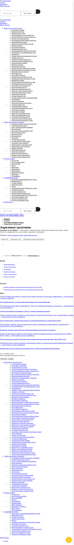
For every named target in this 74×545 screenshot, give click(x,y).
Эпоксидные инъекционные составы (22, 120)
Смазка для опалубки (18, 101)
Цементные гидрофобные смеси (21, 113)
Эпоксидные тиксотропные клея (21, 85)
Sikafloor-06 (4, 239)
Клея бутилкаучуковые (18, 162)
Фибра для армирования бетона (21, 115)
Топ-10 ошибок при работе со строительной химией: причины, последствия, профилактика (25, 302)
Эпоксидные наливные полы (20, 197)
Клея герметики (16, 129)
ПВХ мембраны (16, 171)
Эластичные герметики (18, 47)
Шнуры (13, 165)
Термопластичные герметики (20, 143)
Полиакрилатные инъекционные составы (23, 78)
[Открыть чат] (69, 540)
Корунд (14, 186)
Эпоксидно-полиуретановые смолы (22, 118)
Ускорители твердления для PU (21, 117)
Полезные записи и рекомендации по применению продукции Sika (23, 289)
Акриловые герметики (18, 32)
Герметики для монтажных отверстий (22, 44)
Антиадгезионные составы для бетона (23, 35)
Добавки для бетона (17, 58)
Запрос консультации (10, 267)
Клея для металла (17, 134)
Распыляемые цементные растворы (22, 84)
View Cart (3, 359)
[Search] (38, 11)
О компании (7, 269)
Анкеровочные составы (18, 33)
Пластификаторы (16, 73)
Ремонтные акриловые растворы (21, 89)
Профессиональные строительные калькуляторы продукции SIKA (23, 287)
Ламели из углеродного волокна (21, 155)
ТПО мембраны (16, 99)
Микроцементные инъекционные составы (24, 70)
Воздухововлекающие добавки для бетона (24, 40)
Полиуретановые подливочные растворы (23, 68)
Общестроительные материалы (14, 122)
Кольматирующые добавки (19, 63)
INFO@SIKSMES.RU (7, 17)
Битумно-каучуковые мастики (20, 39)
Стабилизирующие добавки (19, 106)
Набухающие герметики (18, 66)
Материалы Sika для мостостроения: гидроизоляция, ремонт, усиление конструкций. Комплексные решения (30, 348)
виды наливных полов (15, 235)
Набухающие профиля (18, 80)
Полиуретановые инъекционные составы (23, 82)
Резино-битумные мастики (19, 87)
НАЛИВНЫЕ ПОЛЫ (11, 178)
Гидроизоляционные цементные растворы (24, 51)
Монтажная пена (16, 136)
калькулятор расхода (30, 235)
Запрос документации (10, 274)
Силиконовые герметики (19, 94)
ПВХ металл (15, 174)
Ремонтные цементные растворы (21, 92)
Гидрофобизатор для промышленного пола (24, 52)
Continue (10, 359)
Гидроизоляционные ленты (19, 49)
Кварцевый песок (17, 181)
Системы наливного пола (19, 96)
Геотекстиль (15, 160)
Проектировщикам (9, 264)
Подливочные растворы (18, 139)
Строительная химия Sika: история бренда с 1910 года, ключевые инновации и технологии (25, 311)
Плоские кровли (9, 158)
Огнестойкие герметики (18, 75)
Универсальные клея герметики (21, 146)
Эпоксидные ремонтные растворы (21, 103)
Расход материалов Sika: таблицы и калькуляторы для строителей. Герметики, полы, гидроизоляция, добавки (30, 320)
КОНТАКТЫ (8, 202)
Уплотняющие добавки (18, 112)
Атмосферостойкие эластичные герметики (24, 124)
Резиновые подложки (18, 190)
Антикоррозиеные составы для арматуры (23, 37)
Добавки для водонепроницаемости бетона (24, 56)
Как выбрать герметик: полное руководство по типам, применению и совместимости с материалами (28, 330)
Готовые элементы (17, 183)
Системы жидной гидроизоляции (21, 141)
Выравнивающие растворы (19, 42)
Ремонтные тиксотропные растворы (22, 91)
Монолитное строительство (13, 28)
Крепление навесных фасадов (20, 72)
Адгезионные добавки (18, 30)
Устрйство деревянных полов (20, 200)
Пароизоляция (16, 169)
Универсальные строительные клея (22, 145)
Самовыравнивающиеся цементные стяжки (24, 188)
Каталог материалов (9, 271)
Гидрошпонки (15, 54)
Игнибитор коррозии (17, 65)
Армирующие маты (17, 185)
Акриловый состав (16, 239)
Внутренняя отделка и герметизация (33, 239)
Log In (6, 541)
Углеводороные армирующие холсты (22, 108)
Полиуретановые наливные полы (21, 157)
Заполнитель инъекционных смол (21, 59)
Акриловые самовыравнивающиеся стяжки (24, 179)
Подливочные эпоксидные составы (22, 77)
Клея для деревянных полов (20, 198)
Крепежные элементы (18, 172)
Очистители (15, 138)
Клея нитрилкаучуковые (18, 132)
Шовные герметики (17, 45)
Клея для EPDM (16, 164)
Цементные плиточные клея (20, 153)
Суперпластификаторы (18, 105)
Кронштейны (15, 167)
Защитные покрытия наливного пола (22, 61)
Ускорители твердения (18, 110)
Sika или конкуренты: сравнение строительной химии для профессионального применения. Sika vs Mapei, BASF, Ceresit (33, 339)
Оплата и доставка (9, 276)
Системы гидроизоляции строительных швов (24, 98)
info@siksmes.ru (33, 255)
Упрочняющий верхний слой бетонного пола (24, 195)
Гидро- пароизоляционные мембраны (22, 127)
